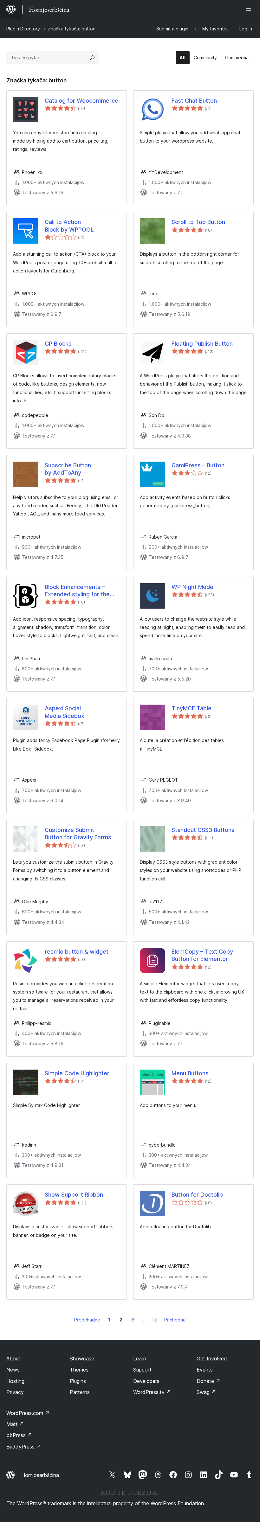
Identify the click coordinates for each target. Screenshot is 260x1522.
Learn (139, 1358)
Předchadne (87, 1319)
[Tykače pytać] (92, 57)
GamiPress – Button (198, 465)
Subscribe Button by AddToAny (68, 469)
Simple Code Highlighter (77, 1073)
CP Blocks (58, 343)
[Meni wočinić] (250, 9)
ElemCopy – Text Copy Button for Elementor (202, 955)
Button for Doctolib (197, 1194)
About (13, 1358)
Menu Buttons (190, 1073)
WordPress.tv (152, 1392)
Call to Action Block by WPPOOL (69, 226)
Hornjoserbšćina (40, 1475)
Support (142, 1369)
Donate (208, 1381)
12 (155, 1319)
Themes (79, 1369)
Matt (15, 1424)
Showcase (82, 1358)
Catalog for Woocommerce (81, 100)
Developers (146, 1381)
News (13, 1369)
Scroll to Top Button (198, 222)
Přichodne (175, 1319)
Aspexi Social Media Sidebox (64, 712)
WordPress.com (27, 1413)
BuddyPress (23, 1446)
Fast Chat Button (194, 100)
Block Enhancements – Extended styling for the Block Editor (77, 591)
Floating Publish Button (202, 343)
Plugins (78, 1381)
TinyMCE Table (191, 708)
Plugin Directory (23, 28)
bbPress (19, 1435)
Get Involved (212, 1358)
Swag (206, 1392)
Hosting (15, 1381)
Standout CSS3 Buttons (203, 830)
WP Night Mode (192, 587)
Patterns (80, 1392)
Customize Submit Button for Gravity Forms (78, 834)
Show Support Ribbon (74, 1194)
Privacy (15, 1392)
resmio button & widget (76, 951)
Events (205, 1369)
